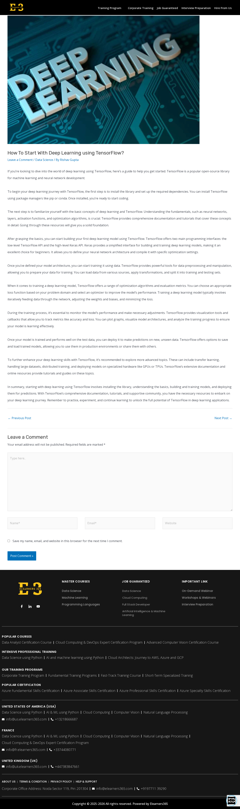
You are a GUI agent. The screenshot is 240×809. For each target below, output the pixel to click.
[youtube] (38, 606)
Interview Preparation (196, 8)
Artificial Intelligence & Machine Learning (143, 613)
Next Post (223, 418)
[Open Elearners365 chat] (231, 800)
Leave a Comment (20, 160)
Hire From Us (223, 8)
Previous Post (19, 418)
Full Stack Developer (136, 604)
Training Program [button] (109, 8)
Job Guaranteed (167, 8)
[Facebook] (22, 606)
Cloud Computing (134, 598)
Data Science (44, 160)
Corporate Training (140, 8)
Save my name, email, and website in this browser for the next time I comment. (67, 541)
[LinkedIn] (30, 606)
